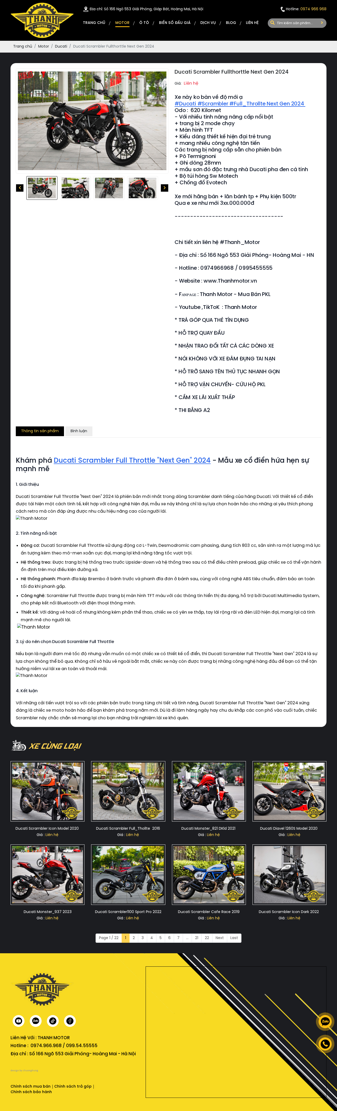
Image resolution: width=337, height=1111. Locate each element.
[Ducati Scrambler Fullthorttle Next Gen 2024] (41, 188)
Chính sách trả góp (73, 1087)
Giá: (178, 84)
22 (207, 938)
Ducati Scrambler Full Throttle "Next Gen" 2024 (132, 461)
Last (234, 938)
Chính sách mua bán (31, 1087)
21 (196, 938)
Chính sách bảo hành (31, 1092)
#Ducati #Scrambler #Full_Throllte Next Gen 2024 (240, 104)
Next (220, 938)
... (187, 938)
